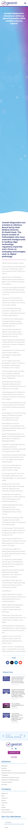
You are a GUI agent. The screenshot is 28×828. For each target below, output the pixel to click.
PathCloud (4, 768)
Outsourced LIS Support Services (10, 777)
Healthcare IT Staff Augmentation (10, 780)
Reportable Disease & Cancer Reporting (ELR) (13, 773)
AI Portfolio (4, 784)
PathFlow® (4, 766)
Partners (3, 800)
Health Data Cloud (6, 770)
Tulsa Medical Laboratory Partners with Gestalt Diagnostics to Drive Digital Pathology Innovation (17, 717)
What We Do (4, 793)
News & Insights (5, 809)
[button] (25, 3)
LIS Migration (4, 775)
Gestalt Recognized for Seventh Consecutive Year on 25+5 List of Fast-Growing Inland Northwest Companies (18, 679)
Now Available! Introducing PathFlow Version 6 (17, 705)
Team (2, 805)
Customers (4, 802)
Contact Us (4, 798)
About (3, 796)
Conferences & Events (7, 812)
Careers (3, 807)
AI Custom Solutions (6, 782)
